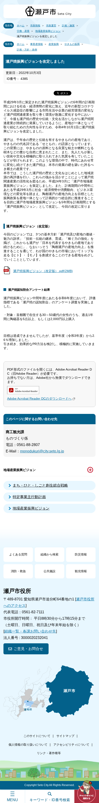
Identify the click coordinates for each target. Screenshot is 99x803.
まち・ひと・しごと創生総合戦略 (40, 485)
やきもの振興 (72, 44)
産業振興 (54, 44)
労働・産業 (23, 31)
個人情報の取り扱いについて (28, 744)
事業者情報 (36, 44)
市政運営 (51, 25)
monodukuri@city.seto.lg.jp (42, 451)
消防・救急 (18, 571)
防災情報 (81, 554)
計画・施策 (68, 25)
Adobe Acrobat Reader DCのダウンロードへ (39, 398)
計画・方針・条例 (27, 49)
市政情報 (35, 25)
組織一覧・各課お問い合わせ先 (30, 631)
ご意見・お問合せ (28, 649)
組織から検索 (49, 554)
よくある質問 (18, 554)
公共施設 (49, 571)
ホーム (20, 25)
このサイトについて (36, 736)
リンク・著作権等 (49, 753)
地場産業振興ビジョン (48, 31)
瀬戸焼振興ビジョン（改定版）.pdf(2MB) (43, 271)
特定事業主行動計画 (29, 497)
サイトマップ (65, 736)
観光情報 (81, 571)
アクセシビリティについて (71, 744)
